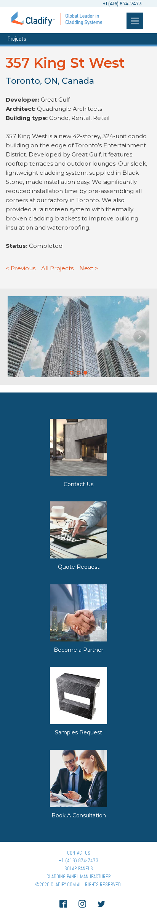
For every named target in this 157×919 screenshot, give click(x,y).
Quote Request (78, 566)
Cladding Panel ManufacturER (78, 876)
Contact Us (78, 484)
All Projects (57, 268)
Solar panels (78, 868)
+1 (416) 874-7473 (78, 860)
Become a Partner (78, 649)
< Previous (20, 268)
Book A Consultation (78, 815)
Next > (88, 268)
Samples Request (78, 732)
